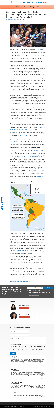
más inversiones (23, 135)
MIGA (21, 406)
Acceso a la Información (11, 403)
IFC (18, 406)
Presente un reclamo (49, 403)
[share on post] (2, 202)
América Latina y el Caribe (31, 7)
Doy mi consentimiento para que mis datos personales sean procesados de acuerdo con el (39, 294)
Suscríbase (48, 287)
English (34, 290)
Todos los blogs (30, 2)
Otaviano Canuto (16, 19)
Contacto (40, 2)
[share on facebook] (2, 200)
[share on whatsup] (2, 207)
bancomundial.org (47, 0)
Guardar (13, 353)
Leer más (25, 363)
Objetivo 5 (37, 72)
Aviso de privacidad (20, 346)
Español (39, 290)
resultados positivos (33, 168)
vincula (17, 133)
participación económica (24, 129)
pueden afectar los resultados (20, 235)
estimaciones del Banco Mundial (17, 141)
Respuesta (42, 365)
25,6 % (18, 103)
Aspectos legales (4, 403)
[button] (50, 2)
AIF (16, 406)
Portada (23, 2)
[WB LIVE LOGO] (45, 3)
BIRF (15, 406)
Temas (35, 2)
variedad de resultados (38, 150)
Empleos (17, 403)
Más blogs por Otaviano (25, 317)
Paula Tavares (9, 19)
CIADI (23, 406)
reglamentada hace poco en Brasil (22, 250)
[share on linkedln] (2, 204)
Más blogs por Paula (24, 308)
